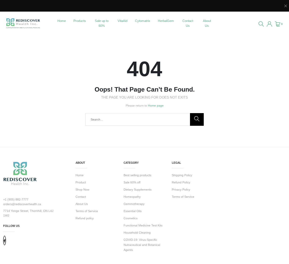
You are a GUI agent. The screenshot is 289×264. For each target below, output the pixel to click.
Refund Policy (181, 182)
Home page (156, 105)
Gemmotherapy (134, 204)
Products (79, 21)
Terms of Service (87, 211)
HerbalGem (166, 21)
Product (81, 182)
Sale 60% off (132, 182)
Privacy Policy (181, 189)
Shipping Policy (182, 175)
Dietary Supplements (137, 189)
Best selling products (137, 175)
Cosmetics (131, 218)
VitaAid (122, 21)
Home (61, 21)
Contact (81, 196)
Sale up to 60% (102, 23)
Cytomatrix (142, 21)
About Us (207, 23)
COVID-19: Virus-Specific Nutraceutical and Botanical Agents (142, 245)
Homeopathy (132, 196)
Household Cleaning (137, 232)
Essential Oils (133, 211)
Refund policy (85, 218)
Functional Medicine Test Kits (143, 225)
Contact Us (187, 23)
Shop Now (82, 189)
